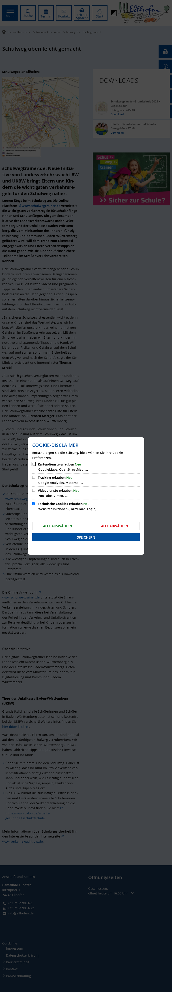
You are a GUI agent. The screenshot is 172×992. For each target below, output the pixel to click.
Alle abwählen (114, 526)
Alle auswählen (57, 526)
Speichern (86, 537)
